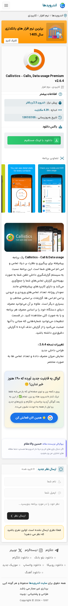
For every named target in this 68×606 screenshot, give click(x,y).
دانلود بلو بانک (43, 557)
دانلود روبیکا (55, 565)
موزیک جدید (10, 565)
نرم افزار (44, 16)
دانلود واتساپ (32, 565)
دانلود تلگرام (20, 557)
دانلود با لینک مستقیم (38, 140)
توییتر (13, 550)
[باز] (6, 5)
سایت (44, 583)
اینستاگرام (31, 550)
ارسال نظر (20, 516)
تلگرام (49, 550)
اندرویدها (50, 5)
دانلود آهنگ (33, 572)
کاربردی (32, 16)
